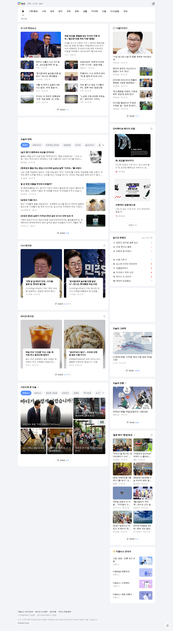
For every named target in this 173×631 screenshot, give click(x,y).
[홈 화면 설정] (167, 625)
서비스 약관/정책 (64, 612)
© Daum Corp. (23, 623)
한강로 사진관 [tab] (51, 393)
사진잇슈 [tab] (65, 393)
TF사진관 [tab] (87, 393)
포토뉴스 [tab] (26, 393)
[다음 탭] (103, 145)
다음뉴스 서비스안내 (25, 612)
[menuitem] (23, 11)
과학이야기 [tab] (36, 145)
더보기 (131, 225)
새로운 (64, 109)
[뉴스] (23, 3)
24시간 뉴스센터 (41, 612)
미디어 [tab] (78, 145)
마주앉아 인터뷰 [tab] (52, 145)
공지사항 (53, 612)
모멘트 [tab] (76, 393)
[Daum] (19, 3)
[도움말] (104, 245)
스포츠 (35, 3)
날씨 (41, 3)
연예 (29, 3)
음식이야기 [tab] (89, 145)
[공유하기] (153, 3)
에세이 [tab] (25, 145)
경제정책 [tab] (67, 145)
